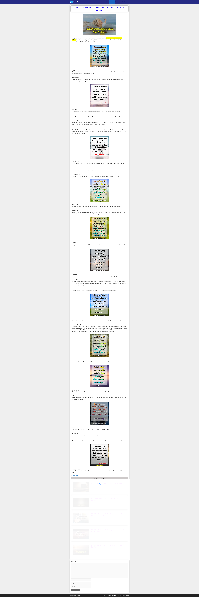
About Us (104, 595)
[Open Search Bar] (128, 2)
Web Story (124, 1)
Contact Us (109, 595)
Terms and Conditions (121, 595)
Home (107, 1)
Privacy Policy (114, 595)
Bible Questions (118, 1)
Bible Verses (77, 2)
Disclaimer (127, 595)
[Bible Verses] (71, 2)
